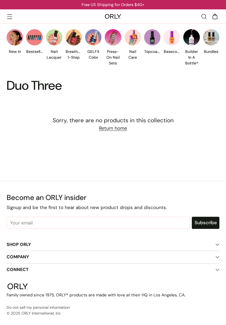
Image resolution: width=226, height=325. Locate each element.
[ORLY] (113, 16)
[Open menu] (9, 16)
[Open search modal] (203, 16)
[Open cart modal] (214, 16)
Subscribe (206, 223)
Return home (113, 128)
